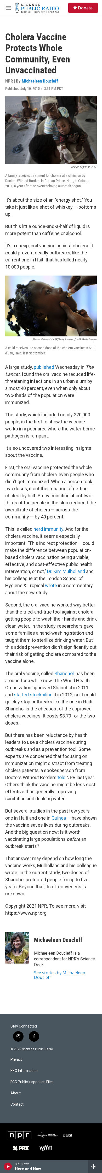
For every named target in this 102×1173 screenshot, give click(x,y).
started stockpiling (33, 694)
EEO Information (24, 1071)
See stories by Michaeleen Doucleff (59, 975)
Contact (17, 1104)
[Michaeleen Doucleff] (17, 948)
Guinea (59, 818)
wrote (51, 585)
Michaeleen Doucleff (40, 81)
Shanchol (64, 673)
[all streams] (95, 1166)
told (61, 777)
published (44, 367)
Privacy (16, 1059)
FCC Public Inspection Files (32, 1082)
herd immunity (48, 529)
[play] (8, 1166)
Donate (85, 7)
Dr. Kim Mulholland (66, 571)
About (15, 1093)
